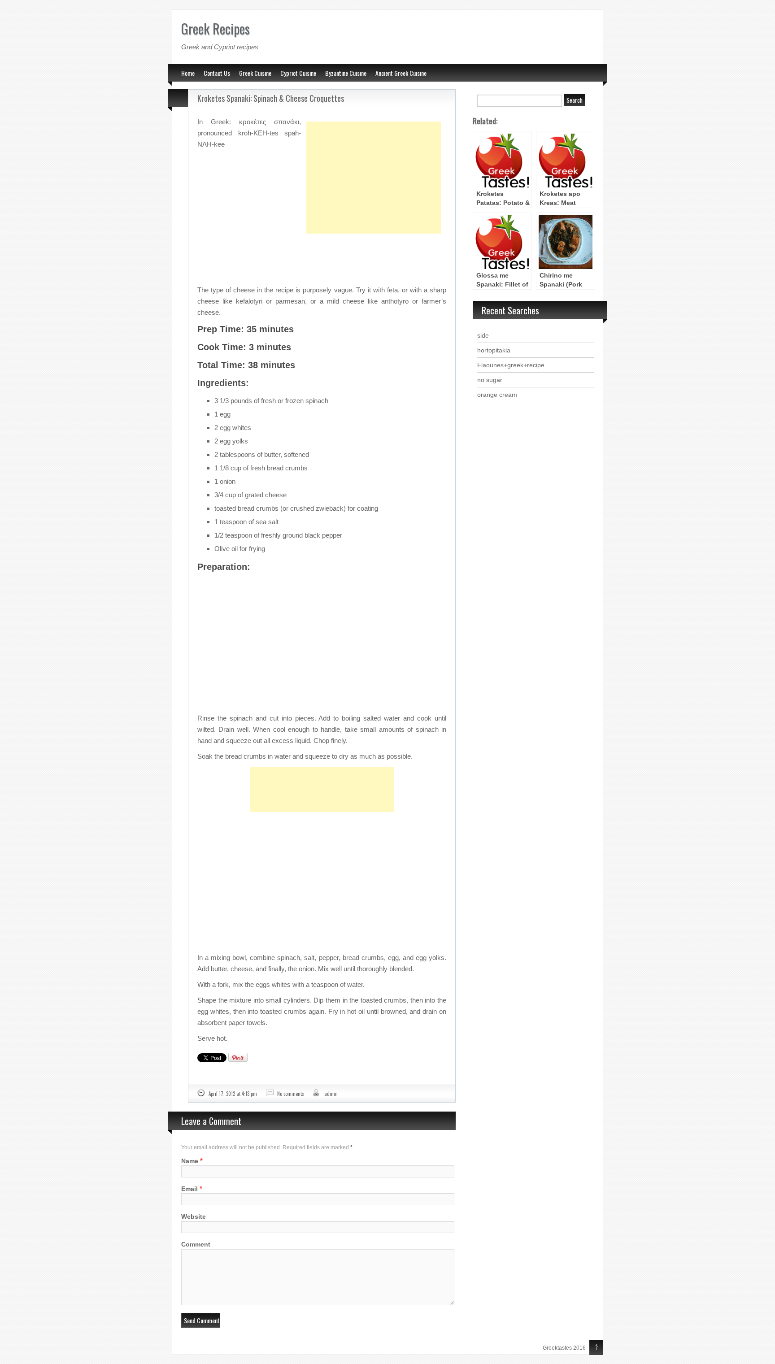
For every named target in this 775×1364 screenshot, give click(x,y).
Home (188, 73)
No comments (290, 1093)
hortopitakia (493, 350)
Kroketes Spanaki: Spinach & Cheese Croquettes (270, 98)
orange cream (497, 394)
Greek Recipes (215, 28)
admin (331, 1093)
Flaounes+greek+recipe (510, 365)
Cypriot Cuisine (298, 73)
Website (193, 1216)
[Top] (596, 1348)
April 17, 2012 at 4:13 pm (233, 1093)
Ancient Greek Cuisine (401, 73)
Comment (195, 1244)
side (483, 335)
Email (189, 1188)
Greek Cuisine (255, 73)
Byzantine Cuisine (345, 73)
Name (189, 1160)
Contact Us (217, 73)
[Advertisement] (373, 155)
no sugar (489, 379)
